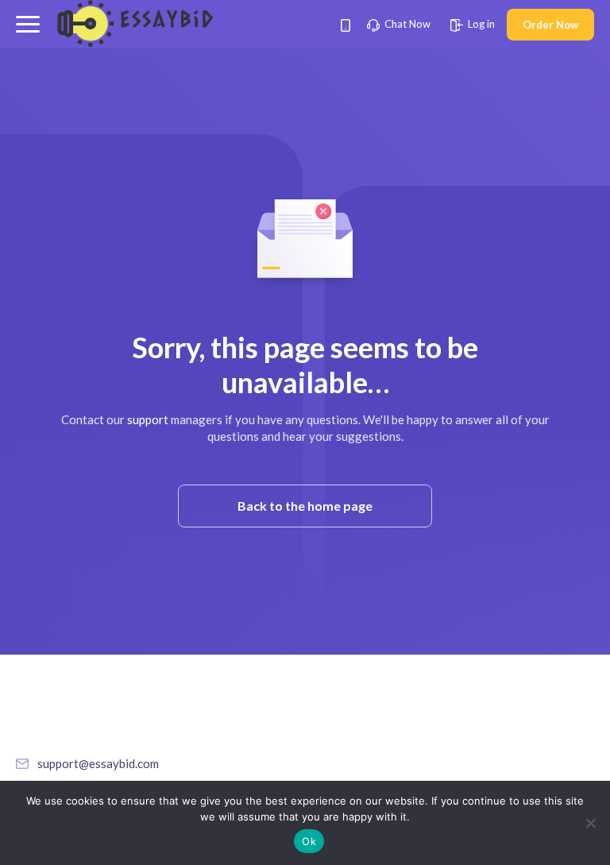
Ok (309, 841)
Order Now (550, 24)
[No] (590, 823)
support (147, 419)
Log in (480, 23)
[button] (28, 24)
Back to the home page (305, 505)
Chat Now (406, 23)
